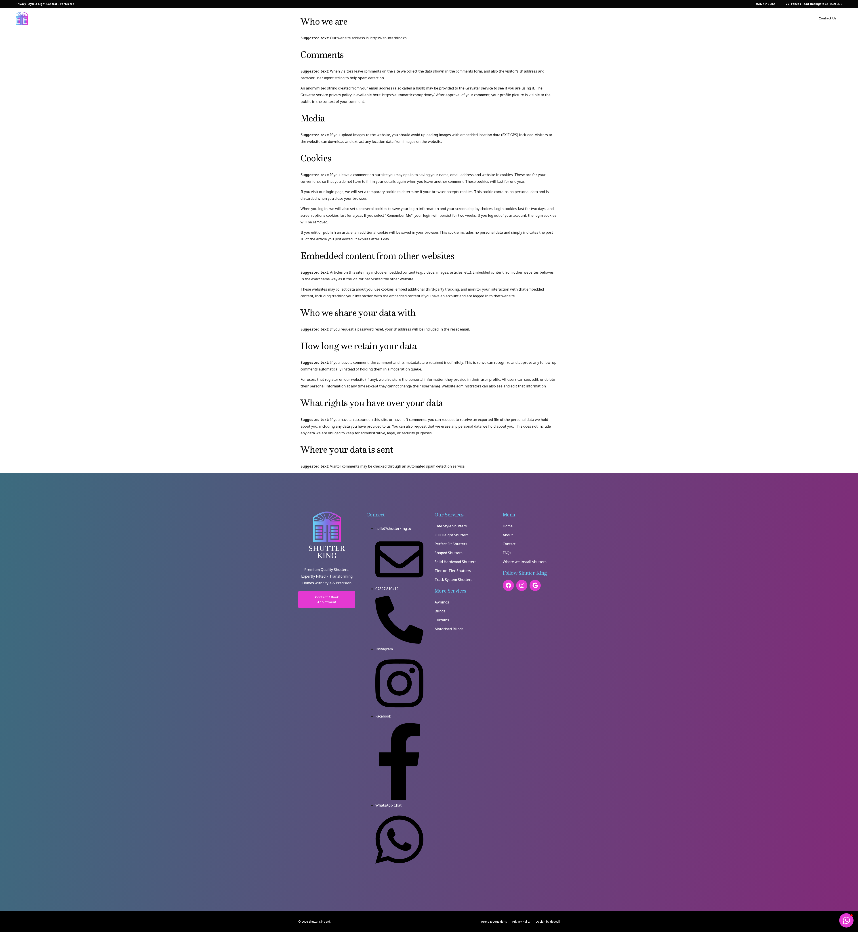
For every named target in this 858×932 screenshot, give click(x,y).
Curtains (442, 620)
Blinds (440, 611)
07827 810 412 (765, 4)
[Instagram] (521, 585)
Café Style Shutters (451, 526)
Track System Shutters (453, 579)
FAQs (507, 552)
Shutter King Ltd (319, 922)
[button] (846, 920)
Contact (509, 543)
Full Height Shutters (452, 535)
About (508, 535)
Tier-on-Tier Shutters (453, 570)
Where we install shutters (525, 561)
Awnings (442, 602)
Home (508, 526)
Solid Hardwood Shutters (455, 561)
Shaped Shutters (449, 552)
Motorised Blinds (449, 628)
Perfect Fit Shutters (451, 543)
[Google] (535, 585)
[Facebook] (508, 585)
